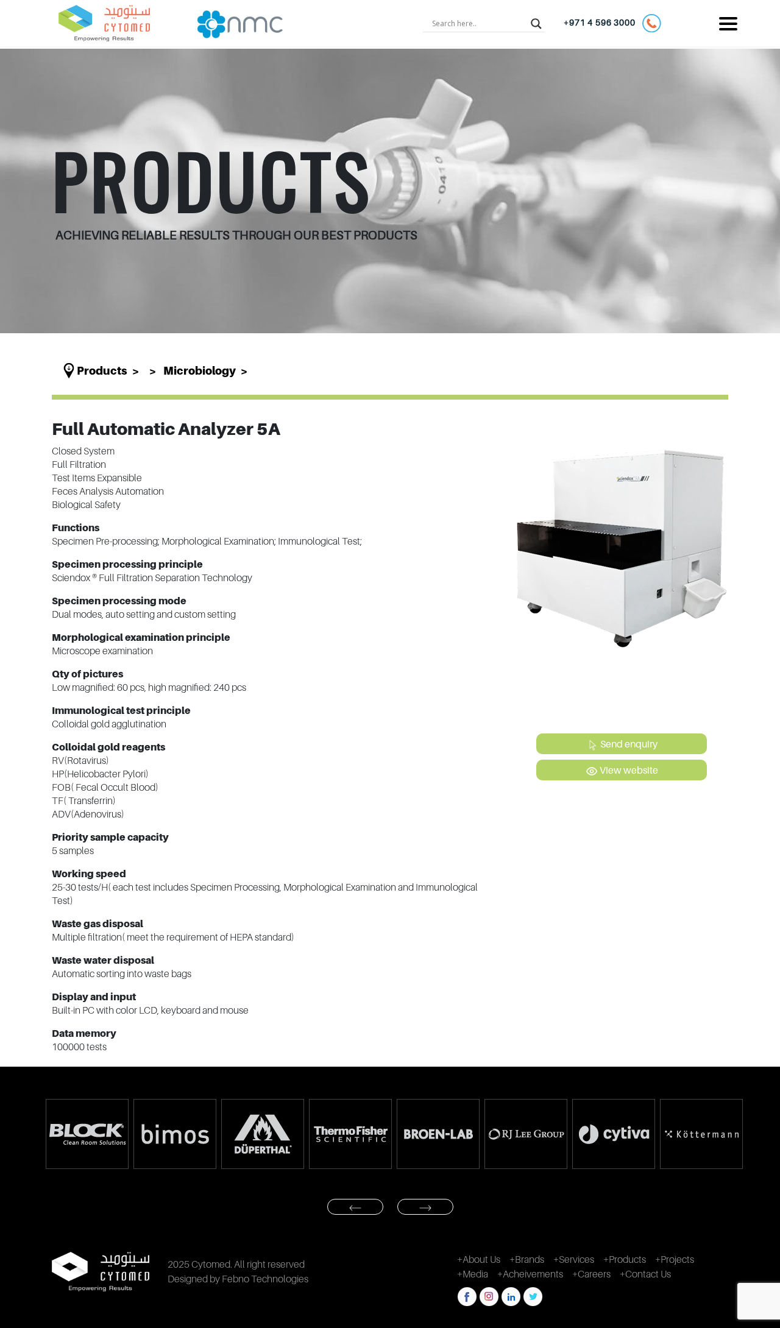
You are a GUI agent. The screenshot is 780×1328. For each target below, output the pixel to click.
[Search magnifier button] (536, 23)
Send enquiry (628, 744)
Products (102, 370)
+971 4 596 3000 (603, 22)
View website (628, 770)
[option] (88, 1134)
